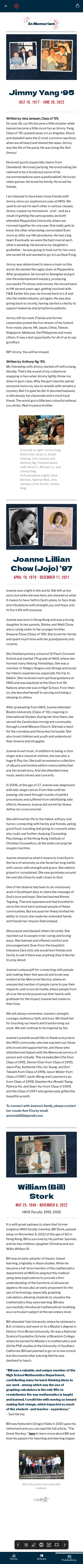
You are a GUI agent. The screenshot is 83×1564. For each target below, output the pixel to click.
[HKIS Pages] (43, 6)
